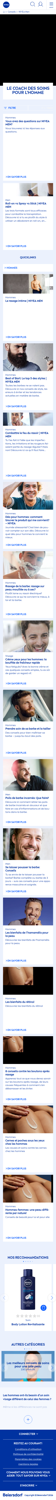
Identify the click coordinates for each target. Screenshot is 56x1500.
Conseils (12, 12)
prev (4, 1298)
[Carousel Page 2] (25, 1261)
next (52, 1298)
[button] (43, 1308)
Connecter (27, 1434)
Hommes (12, 267)
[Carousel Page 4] (30, 1261)
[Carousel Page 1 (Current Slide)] (23, 1261)
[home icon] (4, 12)
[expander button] (28, 1419)
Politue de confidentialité (28, 1454)
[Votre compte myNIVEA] (40, 5)
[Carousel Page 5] (32, 1261)
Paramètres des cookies (28, 1459)
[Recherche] (32, 5)
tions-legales (28, 1464)
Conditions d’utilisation (28, 1449)
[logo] (6, 4)
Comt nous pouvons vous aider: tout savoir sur (28, 1474)
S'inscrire (27, 1485)
